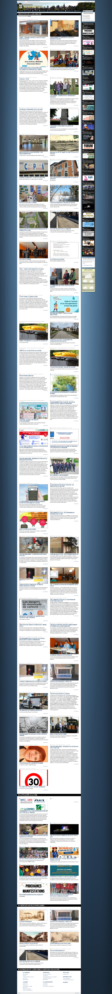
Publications (29, 566)
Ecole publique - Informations (48, 986)
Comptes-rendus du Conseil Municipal (87, 230)
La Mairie (36, 10)
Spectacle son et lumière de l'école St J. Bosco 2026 (88, 202)
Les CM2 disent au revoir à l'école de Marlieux (33, 876)
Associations (59, 241)
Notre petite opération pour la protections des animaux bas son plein (88, 162)
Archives (78, 10)
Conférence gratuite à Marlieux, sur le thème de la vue (88, 113)
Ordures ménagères (60, 745)
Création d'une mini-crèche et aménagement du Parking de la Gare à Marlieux (63, 625)
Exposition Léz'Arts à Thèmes (28, 202)
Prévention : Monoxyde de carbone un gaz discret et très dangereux (31, 617)
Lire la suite (45, 47)
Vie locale (60, 19)
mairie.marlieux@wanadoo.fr (88, 20)
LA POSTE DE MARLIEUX (25, 921)
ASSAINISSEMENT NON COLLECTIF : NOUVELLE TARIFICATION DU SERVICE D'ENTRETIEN (62, 402)
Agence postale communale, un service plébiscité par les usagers (31, 585)
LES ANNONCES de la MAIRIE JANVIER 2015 (30, 710)
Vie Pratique (43, 10)
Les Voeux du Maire (25, 259)
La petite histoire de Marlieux (66, 107)
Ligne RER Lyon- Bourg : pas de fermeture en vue (64, 554)
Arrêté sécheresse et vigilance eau (87, 221)
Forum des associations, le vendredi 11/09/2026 (88, 143)
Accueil (21, 10)
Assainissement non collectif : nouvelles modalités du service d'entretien (32, 639)
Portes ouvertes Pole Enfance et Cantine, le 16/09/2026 (88, 48)
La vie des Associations (57, 259)
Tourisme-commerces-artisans (28, 976)
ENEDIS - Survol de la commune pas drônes (87, 123)
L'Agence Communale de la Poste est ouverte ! (33, 681)
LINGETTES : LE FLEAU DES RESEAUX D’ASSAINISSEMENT (28, 420)
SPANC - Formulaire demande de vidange (31, 269)
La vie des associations (31, 184)
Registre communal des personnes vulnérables (88, 171)
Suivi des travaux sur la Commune (60, 229)
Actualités (58, 77)
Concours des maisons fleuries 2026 (88, 152)
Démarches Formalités (62, 428)
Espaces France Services (26, 375)
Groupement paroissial (47, 978)
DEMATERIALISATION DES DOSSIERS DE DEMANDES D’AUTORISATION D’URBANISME (64, 447)
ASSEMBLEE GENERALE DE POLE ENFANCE (61, 655)
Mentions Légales (87, 1)
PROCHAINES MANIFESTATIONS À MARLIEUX (31, 894)
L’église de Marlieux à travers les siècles (62, 202)
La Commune (28, 10)
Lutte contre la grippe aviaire (28, 296)
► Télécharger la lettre (87, 265)
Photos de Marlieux (33, 931)
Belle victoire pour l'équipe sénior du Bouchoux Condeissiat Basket (61, 895)
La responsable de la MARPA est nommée (31, 763)
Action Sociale (65, 974)
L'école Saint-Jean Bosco (57, 950)
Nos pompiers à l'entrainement (59, 475)
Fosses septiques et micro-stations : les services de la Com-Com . (62, 485)
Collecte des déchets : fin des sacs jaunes (62, 367)
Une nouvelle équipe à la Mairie (60, 694)
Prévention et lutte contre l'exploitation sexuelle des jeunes (87, 133)
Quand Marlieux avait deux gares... (60, 943)
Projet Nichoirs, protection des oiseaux (88, 239)
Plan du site (92, 1)
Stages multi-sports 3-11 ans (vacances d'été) (63, 876)
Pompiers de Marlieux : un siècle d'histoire (32, 177)
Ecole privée (63, 949)
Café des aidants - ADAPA (88, 174)
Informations (30, 19)
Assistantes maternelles (86, 78)
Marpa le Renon (29, 745)
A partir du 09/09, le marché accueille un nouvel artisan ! (88, 58)
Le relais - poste (24, 79)
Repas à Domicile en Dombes (27, 529)
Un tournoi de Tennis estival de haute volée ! (88, 183)
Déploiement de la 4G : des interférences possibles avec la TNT (62, 513)
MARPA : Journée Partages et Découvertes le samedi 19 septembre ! (88, 38)
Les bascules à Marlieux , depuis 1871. (61, 681)
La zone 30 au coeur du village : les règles (32, 787)
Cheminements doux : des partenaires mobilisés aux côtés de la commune (33, 811)
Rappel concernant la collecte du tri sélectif (33, 341)
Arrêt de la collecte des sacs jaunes (30, 350)
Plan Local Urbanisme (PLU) (32, 107)
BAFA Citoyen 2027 (87, 211)
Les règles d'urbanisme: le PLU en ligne (30, 109)
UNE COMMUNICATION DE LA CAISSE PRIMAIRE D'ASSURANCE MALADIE (62, 600)
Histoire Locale (69, 10)
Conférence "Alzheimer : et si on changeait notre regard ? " (88, 103)
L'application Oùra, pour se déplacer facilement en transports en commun (30, 68)
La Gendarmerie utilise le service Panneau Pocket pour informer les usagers (32, 502)
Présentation (61, 374)
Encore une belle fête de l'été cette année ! (32, 858)
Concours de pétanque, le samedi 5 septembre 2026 (88, 68)
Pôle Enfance (59, 637)
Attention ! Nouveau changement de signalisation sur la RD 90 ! (61, 340)
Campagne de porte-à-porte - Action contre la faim (88, 93)
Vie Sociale (61, 10)
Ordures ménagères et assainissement (35, 321)
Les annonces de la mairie (31, 210)
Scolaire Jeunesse (52, 10)
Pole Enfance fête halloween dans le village (64, 68)
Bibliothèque (25, 987)
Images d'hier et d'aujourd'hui (28, 943)
